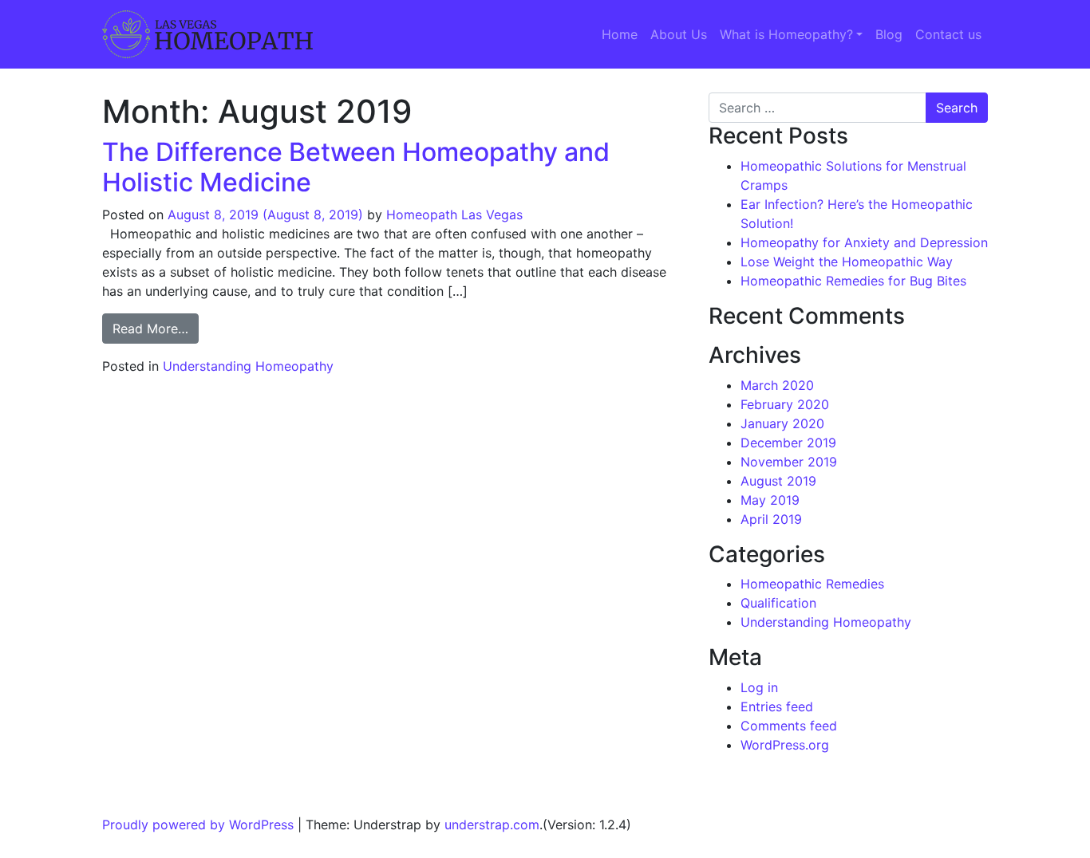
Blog (888, 34)
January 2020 (782, 423)
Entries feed (776, 706)
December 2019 (788, 443)
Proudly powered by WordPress (198, 824)
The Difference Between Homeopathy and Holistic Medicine (356, 167)
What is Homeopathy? (786, 34)
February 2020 (784, 404)
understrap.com (491, 824)
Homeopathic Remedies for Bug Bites (853, 281)
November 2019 (788, 462)
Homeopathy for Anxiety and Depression (864, 242)
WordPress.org (784, 745)
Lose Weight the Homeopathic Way (846, 262)
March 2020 (777, 385)
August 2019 (778, 481)
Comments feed (788, 726)
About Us (678, 34)
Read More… (156, 328)
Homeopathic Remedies (812, 584)
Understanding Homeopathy (248, 366)
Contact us (948, 34)
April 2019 (771, 519)
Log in (759, 687)
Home (620, 34)
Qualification (778, 603)
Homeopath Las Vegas (454, 214)
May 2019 (770, 500)
